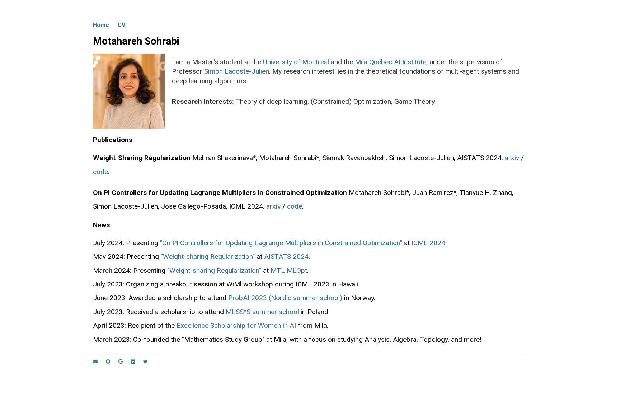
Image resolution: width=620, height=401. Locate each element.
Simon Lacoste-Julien (236, 71)
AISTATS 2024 (286, 256)
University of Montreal (296, 62)
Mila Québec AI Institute (390, 62)
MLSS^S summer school (262, 312)
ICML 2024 (428, 243)
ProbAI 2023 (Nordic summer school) (285, 298)
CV (121, 25)
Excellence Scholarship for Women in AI (236, 325)
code (100, 172)
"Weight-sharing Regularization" (208, 256)
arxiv (512, 158)
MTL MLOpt (289, 270)
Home (101, 25)
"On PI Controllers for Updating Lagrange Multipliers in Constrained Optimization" (281, 243)
